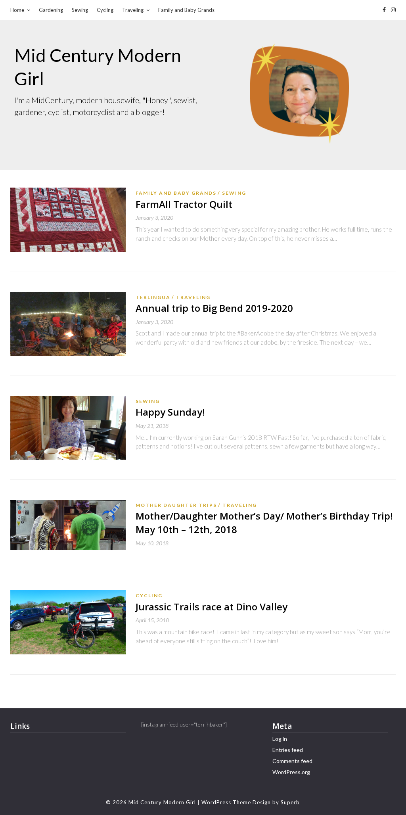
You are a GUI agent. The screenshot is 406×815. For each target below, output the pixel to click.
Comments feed (292, 760)
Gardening (51, 10)
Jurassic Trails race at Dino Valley (211, 606)
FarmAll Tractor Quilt (184, 204)
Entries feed (287, 749)
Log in (279, 738)
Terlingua (153, 297)
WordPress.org (291, 772)
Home (17, 10)
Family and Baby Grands (186, 10)
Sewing (80, 10)
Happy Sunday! (170, 411)
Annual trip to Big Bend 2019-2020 (214, 307)
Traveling (133, 10)
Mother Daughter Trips (176, 505)
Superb (290, 802)
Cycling (105, 10)
